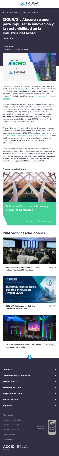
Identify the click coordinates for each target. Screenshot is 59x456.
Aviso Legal (8, 415)
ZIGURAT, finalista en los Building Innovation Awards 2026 (20, 307)
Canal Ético (7, 439)
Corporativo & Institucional (27, 13)
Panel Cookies (9, 434)
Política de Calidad (11, 430)
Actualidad (8, 13)
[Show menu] (5, 4)
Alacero (21, 89)
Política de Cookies (11, 425)
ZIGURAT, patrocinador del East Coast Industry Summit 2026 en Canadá (22, 268)
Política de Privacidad (12, 420)
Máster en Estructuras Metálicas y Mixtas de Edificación (27, 135)
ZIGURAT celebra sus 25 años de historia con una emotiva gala (23, 346)
